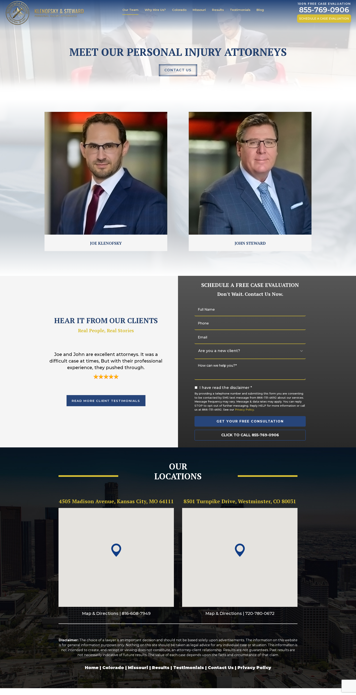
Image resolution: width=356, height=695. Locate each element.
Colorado (179, 10)
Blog (260, 10)
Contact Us (221, 667)
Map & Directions (100, 613)
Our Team (130, 10)
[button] (116, 550)
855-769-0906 (324, 10)
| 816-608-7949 (134, 613)
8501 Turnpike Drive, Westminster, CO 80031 (240, 501)
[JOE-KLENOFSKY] (105, 173)
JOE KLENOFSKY (106, 243)
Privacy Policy (244, 409)
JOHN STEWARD (250, 243)
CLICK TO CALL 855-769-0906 (250, 435)
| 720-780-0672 (258, 613)
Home (91, 667)
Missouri (199, 10)
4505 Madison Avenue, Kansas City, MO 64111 (116, 501)
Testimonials (240, 10)
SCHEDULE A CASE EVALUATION (324, 18)
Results (218, 10)
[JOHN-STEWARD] (250, 173)
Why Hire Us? (155, 10)
